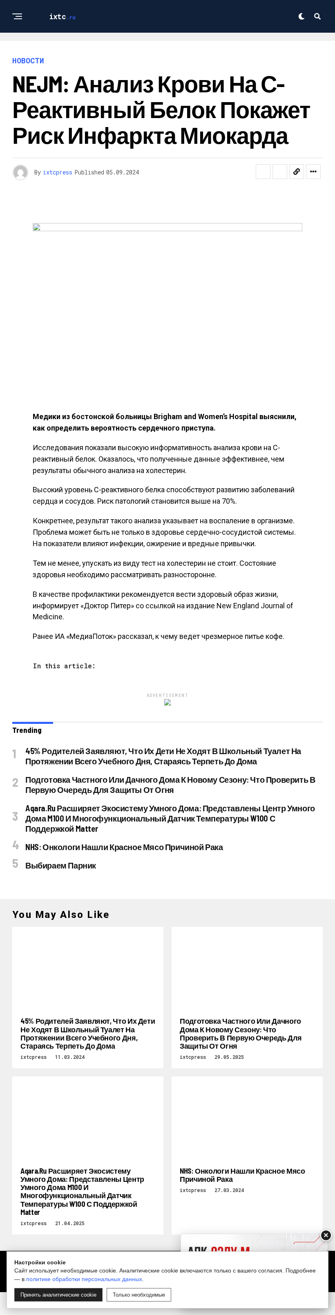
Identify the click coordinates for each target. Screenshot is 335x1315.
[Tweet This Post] (279, 171)
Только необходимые (139, 1295)
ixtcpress (57, 172)
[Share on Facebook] (263, 171)
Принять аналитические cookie (58, 1295)
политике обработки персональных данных (84, 1279)
